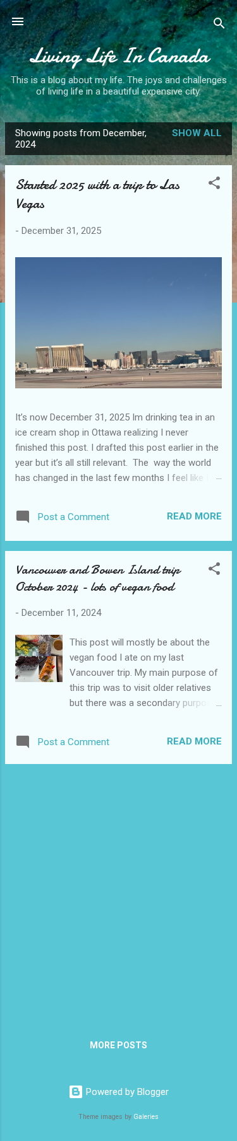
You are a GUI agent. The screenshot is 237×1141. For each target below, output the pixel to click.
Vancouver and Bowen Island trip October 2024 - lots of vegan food (97, 578)
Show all (197, 133)
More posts (118, 1045)
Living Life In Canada (118, 56)
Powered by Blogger (126, 1092)
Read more (194, 516)
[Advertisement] (118, 892)
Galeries (146, 1117)
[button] (214, 185)
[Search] (219, 25)
